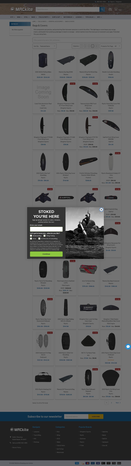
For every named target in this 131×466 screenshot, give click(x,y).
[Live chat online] (128, 347)
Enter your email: (36, 225)
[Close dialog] (101, 209)
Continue (46, 254)
